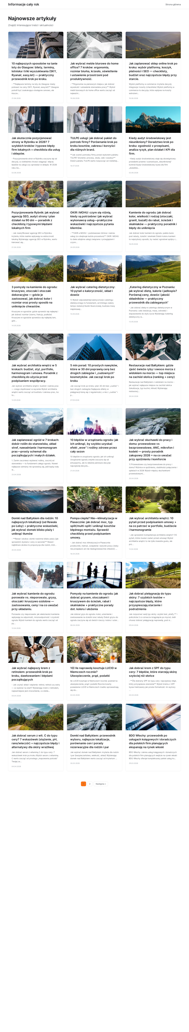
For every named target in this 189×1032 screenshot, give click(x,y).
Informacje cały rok (23, 4)
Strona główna (173, 4)
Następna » (101, 784)
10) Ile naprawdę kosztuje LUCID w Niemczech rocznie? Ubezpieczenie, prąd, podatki (93, 671)
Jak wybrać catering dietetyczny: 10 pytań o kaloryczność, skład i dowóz (92, 290)
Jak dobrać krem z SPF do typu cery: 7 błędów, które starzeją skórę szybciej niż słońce (153, 671)
